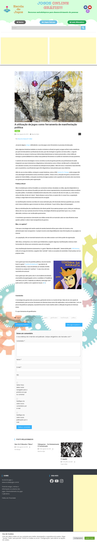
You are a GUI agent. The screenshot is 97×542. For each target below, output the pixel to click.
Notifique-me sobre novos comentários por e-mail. (21, 404)
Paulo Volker (64, 464)
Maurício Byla (35, 134)
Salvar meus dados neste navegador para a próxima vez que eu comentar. (21, 389)
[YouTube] (56, 481)
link (44, 283)
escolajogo (17, 449)
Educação (38, 317)
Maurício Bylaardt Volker (25, 139)
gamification (53, 317)
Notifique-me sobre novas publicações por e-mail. (22, 418)
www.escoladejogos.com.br (10, 482)
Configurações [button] (78, 538)
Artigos (17, 131)
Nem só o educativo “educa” (24, 444)
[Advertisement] (24, 51)
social (17, 320)
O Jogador (64, 459)
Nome (19, 359)
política (74, 317)
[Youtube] (90, 7)
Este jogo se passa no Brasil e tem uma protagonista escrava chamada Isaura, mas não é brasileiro (74, 325)
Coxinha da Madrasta (31, 264)
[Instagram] (88, 11)
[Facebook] (85, 7)
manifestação (64, 317)
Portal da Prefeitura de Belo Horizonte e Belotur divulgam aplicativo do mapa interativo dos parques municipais (24, 325)
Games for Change (63, 172)
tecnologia (25, 320)
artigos (28, 145)
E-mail (18, 367)
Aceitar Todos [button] (89, 538)
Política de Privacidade (9, 498)
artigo (24, 317)
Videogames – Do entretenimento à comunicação (48, 445)
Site (17, 375)
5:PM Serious (75, 248)
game (45, 317)
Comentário (20, 341)
